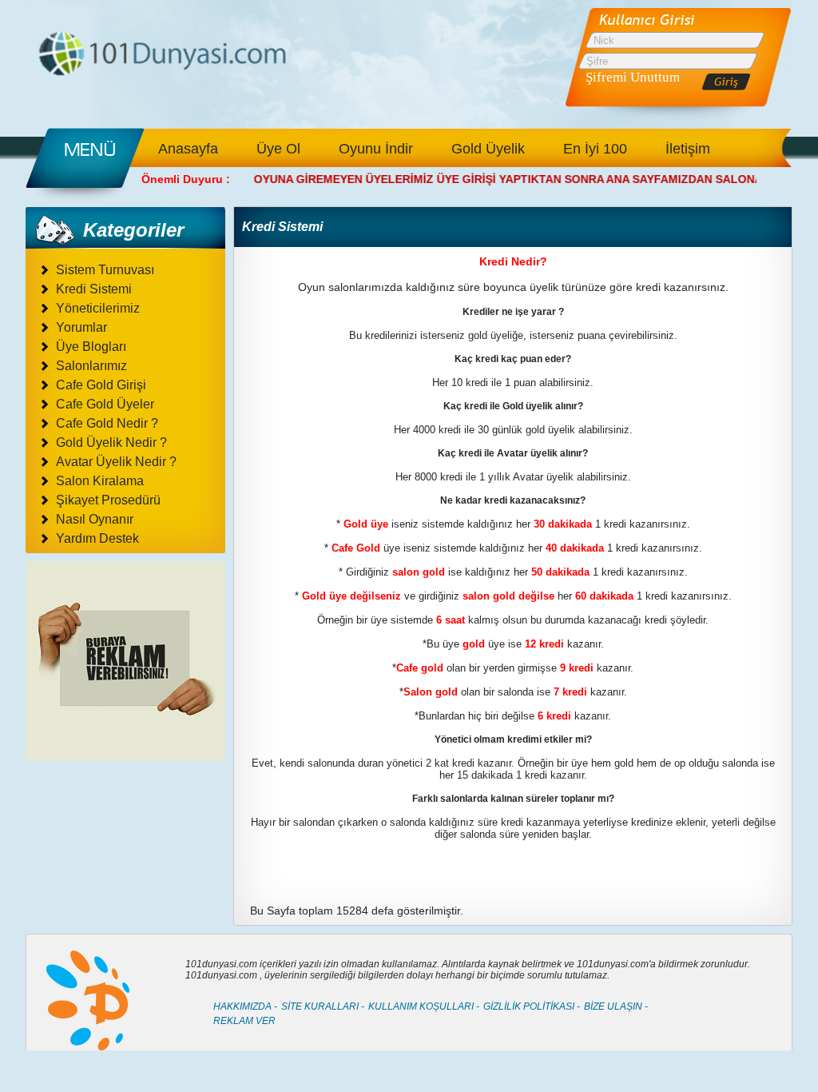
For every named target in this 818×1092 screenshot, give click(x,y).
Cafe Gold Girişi (101, 385)
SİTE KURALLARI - (322, 1006)
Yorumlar (81, 327)
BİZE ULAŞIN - (616, 1006)
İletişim (687, 149)
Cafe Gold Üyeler (105, 404)
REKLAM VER (244, 1020)
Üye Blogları (91, 346)
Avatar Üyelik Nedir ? (116, 461)
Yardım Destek (97, 538)
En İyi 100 (595, 149)
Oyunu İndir (376, 149)
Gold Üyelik (488, 149)
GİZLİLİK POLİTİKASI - (531, 1006)
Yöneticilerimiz (98, 308)
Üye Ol (278, 149)
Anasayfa (188, 149)
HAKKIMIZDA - (245, 1006)
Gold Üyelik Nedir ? (111, 442)
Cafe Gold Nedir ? (107, 423)
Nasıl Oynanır (94, 519)
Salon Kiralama (100, 481)
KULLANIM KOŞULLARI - (423, 1006)
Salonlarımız (91, 366)
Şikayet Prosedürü (108, 500)
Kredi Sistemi (94, 289)
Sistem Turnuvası (105, 270)
